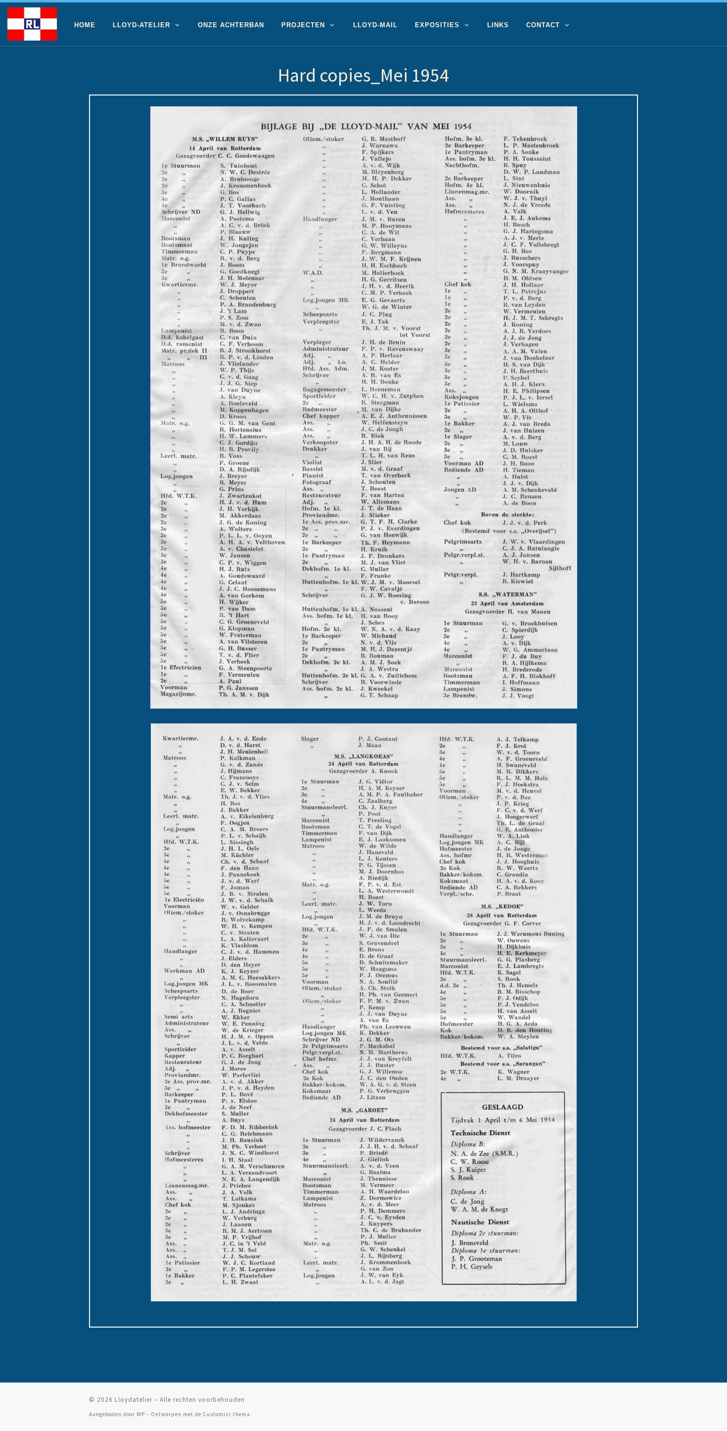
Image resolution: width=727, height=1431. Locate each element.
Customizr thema (226, 1414)
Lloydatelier (133, 1399)
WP (140, 1414)
